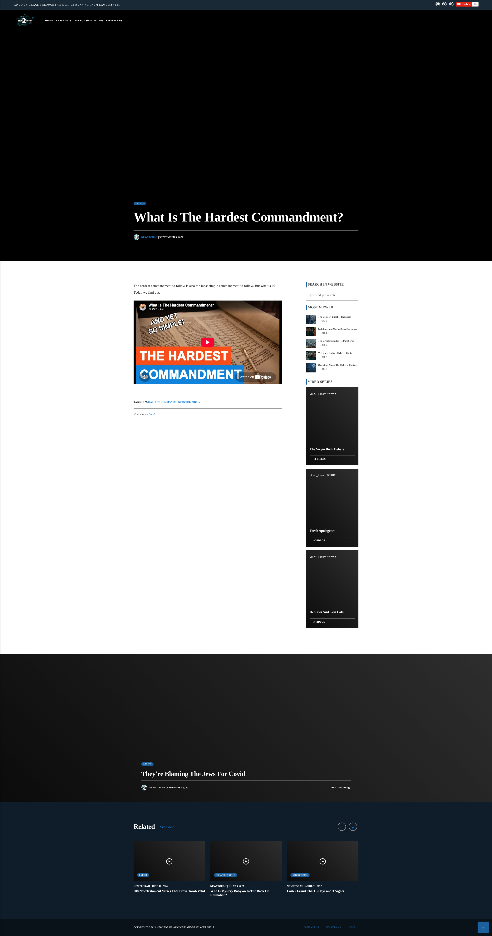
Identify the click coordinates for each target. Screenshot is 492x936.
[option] (169, 871)
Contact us (114, 20)
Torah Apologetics (322, 531)
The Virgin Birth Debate (327, 449)
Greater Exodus (225, 875)
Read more (339, 787)
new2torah (149, 237)
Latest (140, 203)
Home (49, 20)
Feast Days (63, 20)
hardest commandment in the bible (173, 402)
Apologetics (300, 875)
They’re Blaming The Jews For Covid (193, 774)
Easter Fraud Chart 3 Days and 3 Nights (315, 891)
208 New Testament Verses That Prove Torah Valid (169, 891)
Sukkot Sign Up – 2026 (88, 20)
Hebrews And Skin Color (327, 612)
